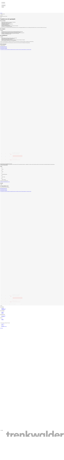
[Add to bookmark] (1, 17)
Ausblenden (2, 30)
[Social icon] (1, 321)
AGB (2, 324)
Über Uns (3, 9)
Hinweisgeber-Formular (4, 326)
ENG (2, 430)
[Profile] (0, 11)
